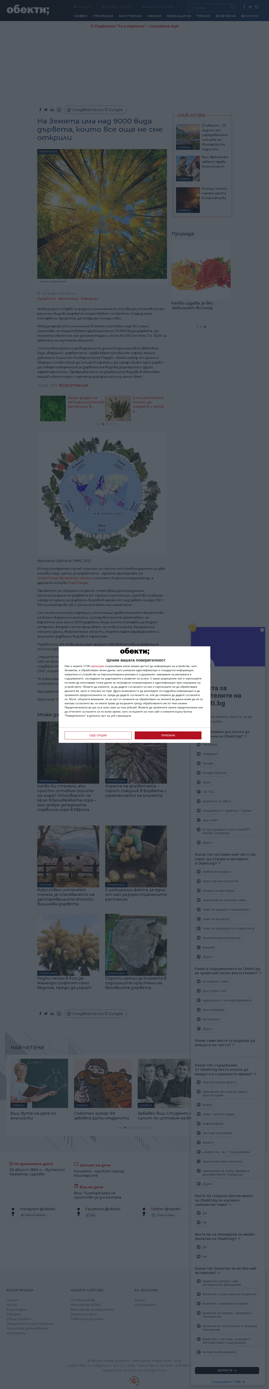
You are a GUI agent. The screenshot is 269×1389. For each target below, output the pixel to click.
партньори (97, 666)
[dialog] (134, 694)
